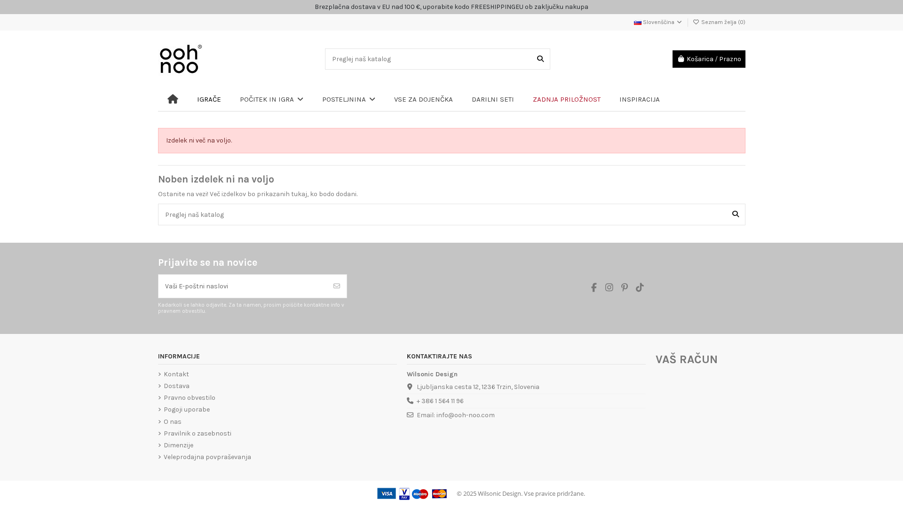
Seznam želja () (722, 22)
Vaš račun (687, 359)
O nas (173, 422)
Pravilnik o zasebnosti (197, 433)
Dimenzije (178, 445)
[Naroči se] (337, 286)
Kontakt (176, 374)
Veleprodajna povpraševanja (207, 457)
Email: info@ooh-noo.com (456, 415)
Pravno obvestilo (189, 398)
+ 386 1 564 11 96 (440, 401)
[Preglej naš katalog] (540, 59)
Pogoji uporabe (187, 409)
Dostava (177, 386)
